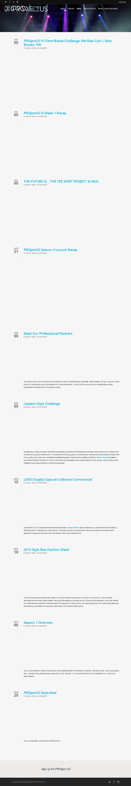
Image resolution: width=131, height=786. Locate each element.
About (63, 9)
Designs (71, 9)
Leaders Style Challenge (42, 403)
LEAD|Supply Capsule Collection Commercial (58, 479)
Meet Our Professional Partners (48, 333)
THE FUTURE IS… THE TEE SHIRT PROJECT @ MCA (61, 181)
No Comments (42, 48)
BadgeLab (122, 2)
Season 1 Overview (38, 622)
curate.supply (73, 528)
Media (79, 9)
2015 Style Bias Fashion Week (46, 549)
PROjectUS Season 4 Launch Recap (50, 249)
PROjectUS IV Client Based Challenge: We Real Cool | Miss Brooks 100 (68, 42)
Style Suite (104, 458)
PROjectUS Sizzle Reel (40, 692)
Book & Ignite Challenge (107, 9)
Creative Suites (90, 9)
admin (28, 48)
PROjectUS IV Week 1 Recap (45, 113)
